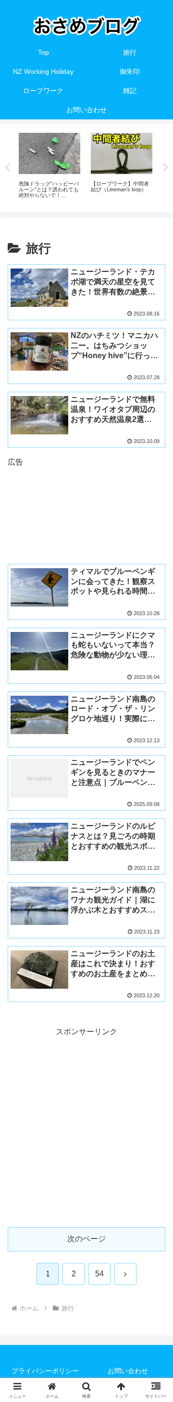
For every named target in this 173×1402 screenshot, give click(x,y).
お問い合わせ (128, 1371)
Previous (7, 168)
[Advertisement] (86, 505)
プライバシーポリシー (45, 1371)
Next (166, 168)
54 (99, 1274)
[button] (154, 1225)
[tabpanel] (49, 166)
